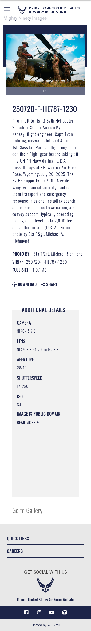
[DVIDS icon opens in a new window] (64, 612)
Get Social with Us (45, 572)
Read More (27, 422)
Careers (15, 550)
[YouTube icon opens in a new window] (51, 612)
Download (27, 284)
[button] (7, 10)
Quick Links (18, 538)
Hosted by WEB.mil (46, 625)
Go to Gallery (27, 510)
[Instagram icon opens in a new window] (39, 612)
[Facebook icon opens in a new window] (26, 612)
